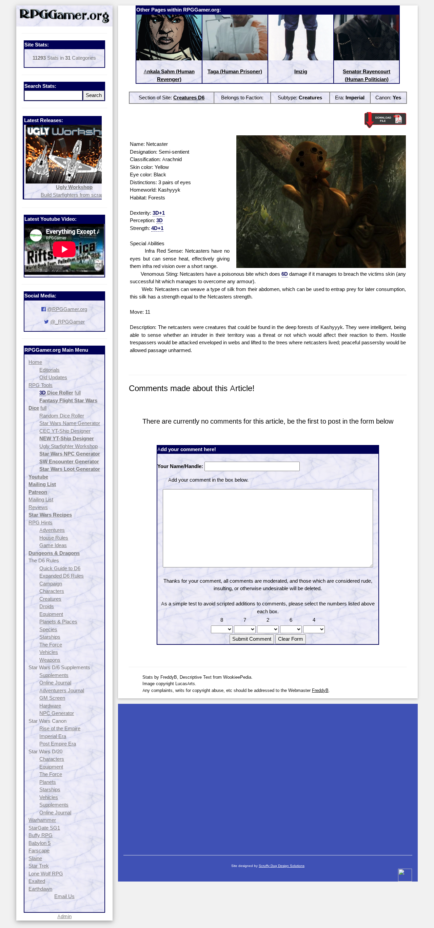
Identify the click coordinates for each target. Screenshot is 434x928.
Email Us (64, 896)
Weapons (49, 660)
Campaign (50, 583)
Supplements (53, 675)
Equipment (51, 614)
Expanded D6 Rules (61, 576)
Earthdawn (40, 889)
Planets (47, 782)
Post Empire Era (57, 743)
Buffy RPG (40, 835)
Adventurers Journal (61, 690)
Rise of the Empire (59, 728)
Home (35, 362)
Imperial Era (52, 736)
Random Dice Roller (61, 415)
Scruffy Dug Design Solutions (281, 866)
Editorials (49, 370)
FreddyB (320, 690)
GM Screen (52, 698)
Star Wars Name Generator (69, 423)
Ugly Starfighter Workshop (68, 446)
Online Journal (55, 682)
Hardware (50, 705)
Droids (46, 606)
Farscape (39, 850)
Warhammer (42, 820)
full (78, 392)
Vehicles (48, 652)
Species (48, 629)
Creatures (50, 599)
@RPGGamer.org (67, 309)
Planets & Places (58, 621)
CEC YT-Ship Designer (65, 431)
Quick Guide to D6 (59, 568)
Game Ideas (53, 545)
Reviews (38, 507)
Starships (49, 637)
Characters (51, 591)
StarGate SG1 (44, 828)
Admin (64, 916)
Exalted (36, 881)
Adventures (52, 530)
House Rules (53, 538)
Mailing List (40, 499)
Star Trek (38, 866)
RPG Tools (40, 385)
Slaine (35, 858)
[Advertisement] (267, 776)
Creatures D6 (188, 97)
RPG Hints (40, 522)
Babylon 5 (39, 843)
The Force (50, 644)
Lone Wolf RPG (45, 873)
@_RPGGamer (67, 321)
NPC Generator (56, 713)
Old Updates (53, 377)
